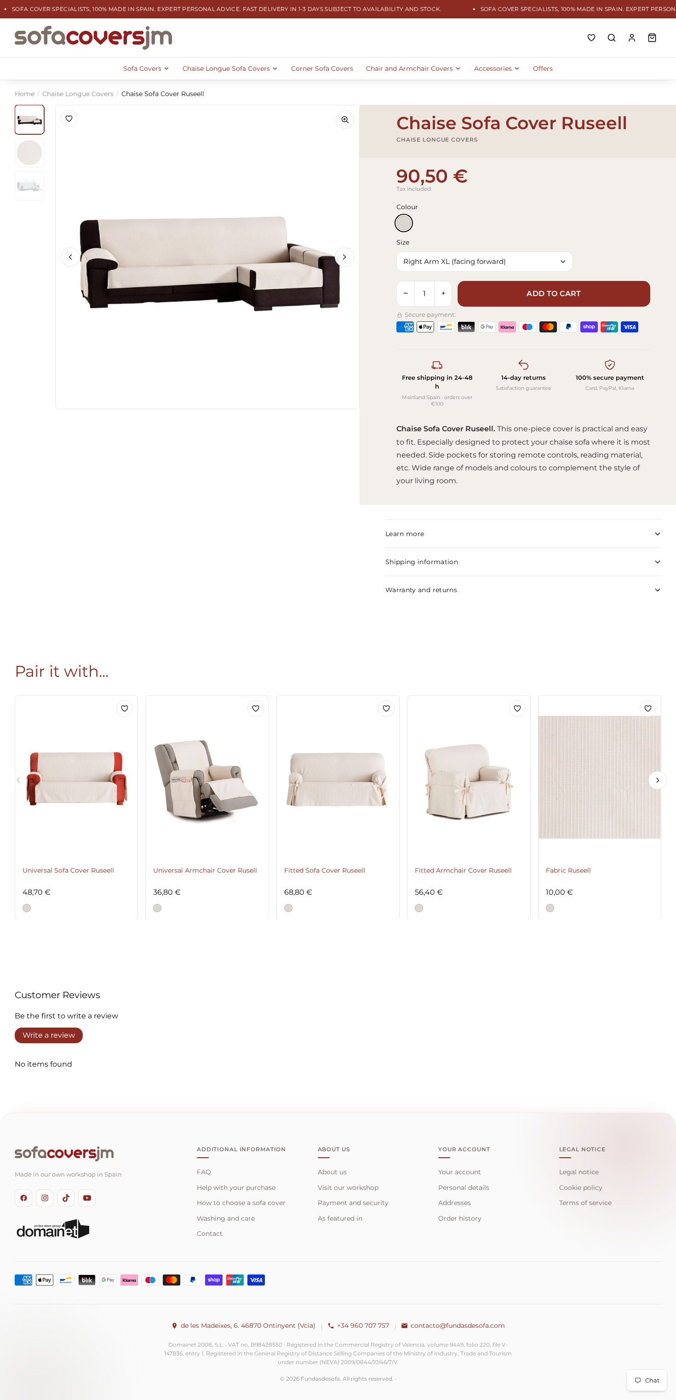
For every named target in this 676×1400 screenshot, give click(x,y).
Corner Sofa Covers (322, 68)
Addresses (454, 1202)
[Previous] (70, 257)
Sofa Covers (142, 68)
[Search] (611, 38)
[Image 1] (29, 119)
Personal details (463, 1187)
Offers (543, 68)
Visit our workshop (348, 1187)
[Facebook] (23, 1198)
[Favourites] (591, 38)
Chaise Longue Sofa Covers (226, 68)
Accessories (493, 68)
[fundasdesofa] (93, 38)
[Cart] (652, 38)
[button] (27, 907)
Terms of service (585, 1202)
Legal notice (579, 1172)
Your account (459, 1172)
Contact (210, 1233)
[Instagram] (44, 1198)
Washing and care (226, 1218)
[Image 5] (29, 185)
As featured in (340, 1218)
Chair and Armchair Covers (409, 68)
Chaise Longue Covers (78, 94)
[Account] (632, 38)
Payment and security (353, 1202)
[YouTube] (87, 1198)
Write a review (49, 1035)
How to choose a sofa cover (241, 1202)
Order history (459, 1218)
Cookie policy (580, 1187)
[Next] (344, 257)
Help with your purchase (236, 1187)
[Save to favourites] (69, 118)
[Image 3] (29, 152)
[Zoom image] (345, 119)
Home (24, 94)
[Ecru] (403, 223)
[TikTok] (65, 1198)
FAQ (204, 1172)
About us (332, 1172)
